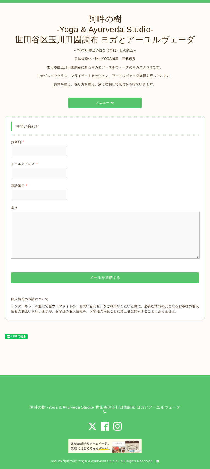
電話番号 (19, 186)
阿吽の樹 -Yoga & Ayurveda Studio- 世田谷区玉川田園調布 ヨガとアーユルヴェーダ (105, 29)
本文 (14, 208)
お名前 (17, 142)
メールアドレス (24, 164)
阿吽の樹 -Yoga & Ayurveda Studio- (91, 461)
